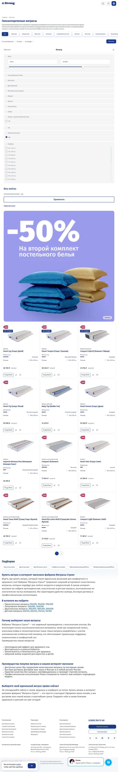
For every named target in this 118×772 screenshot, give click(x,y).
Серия (10, 111)
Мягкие (77, 34)
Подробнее (8, 374)
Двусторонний (12, 86)
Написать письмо (102, 726)
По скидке (28, 41)
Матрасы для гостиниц (38, 726)
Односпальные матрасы (68, 726)
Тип (9, 128)
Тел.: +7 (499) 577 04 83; (67, 749)
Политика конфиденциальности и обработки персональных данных (51, 762)
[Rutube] (114, 738)
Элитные (48, 34)
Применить (59, 199)
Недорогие (25, 34)
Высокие (37, 34)
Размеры (11, 144)
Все (5, 34)
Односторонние (9, 567)
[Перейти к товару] (20, 351)
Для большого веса (40, 567)
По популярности (7, 41)
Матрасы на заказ (8, 731)
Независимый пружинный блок (103, 567)
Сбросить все (9, 206)
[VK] (96, 738)
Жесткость (11, 80)
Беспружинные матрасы (67, 737)
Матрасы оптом (36, 723)
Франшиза (34, 734)
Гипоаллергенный (14, 133)
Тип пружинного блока (15, 75)
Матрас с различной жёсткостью (18, 117)
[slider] (8, 67)
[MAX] (102, 738)
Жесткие (87, 34)
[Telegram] (108, 738)
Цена (9, 56)
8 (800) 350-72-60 (96, 720)
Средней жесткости (63, 34)
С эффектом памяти (58, 567)
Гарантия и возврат (8, 737)
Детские (14, 34)
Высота (10, 101)
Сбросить (7, 50)
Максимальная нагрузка (16, 91)
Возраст (10, 96)
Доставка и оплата (8, 723)
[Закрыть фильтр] (113, 50)
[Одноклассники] (90, 738)
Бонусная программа (9, 729)
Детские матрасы (65, 723)
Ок (32, 766)
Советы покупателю (8, 726)
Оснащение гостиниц (38, 729)
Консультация (102, 731)
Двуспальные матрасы (67, 729)
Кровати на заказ (7, 734)
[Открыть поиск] (103, 3)
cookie (18, 764)
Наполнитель (12, 106)
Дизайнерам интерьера (38, 731)
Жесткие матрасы (65, 734)
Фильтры (111, 41)
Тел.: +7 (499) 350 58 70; (96, 751)
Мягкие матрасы (65, 731)
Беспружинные (100, 34)
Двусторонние (24, 567)
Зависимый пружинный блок (79, 567)
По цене (19, 41)
